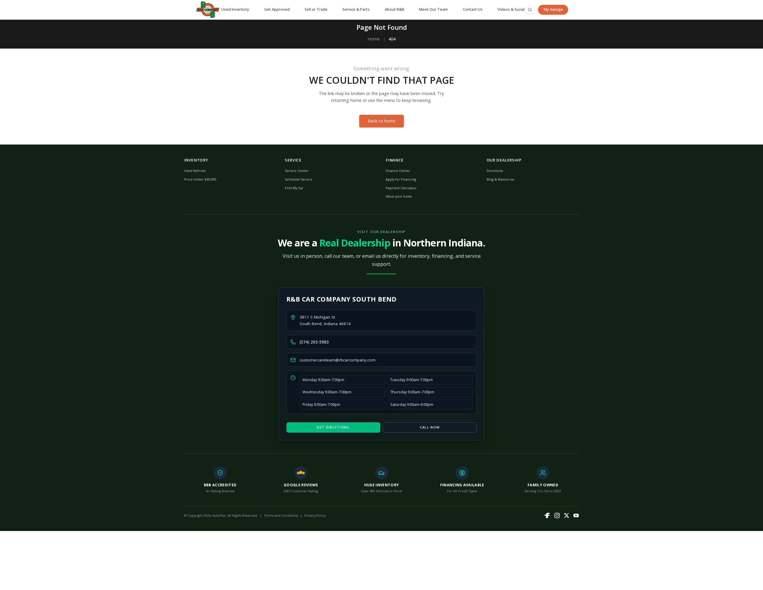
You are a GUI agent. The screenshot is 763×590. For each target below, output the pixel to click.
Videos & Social (511, 9)
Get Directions (333, 427)
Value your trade (399, 196)
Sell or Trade (316, 9)
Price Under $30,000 (200, 179)
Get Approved (277, 9)
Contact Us (473, 9)
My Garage (553, 9)
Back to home (382, 121)
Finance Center (398, 170)
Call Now (430, 427)
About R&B (394, 9)
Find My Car (294, 188)
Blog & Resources (500, 179)
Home (373, 39)
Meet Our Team (433, 9)
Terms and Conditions (281, 515)
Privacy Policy (314, 515)
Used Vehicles (195, 170)
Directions (495, 170)
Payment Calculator (401, 188)
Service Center (296, 170)
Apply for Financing (401, 179)
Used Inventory (235, 9)
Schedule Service (298, 179)
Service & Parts (356, 9)
